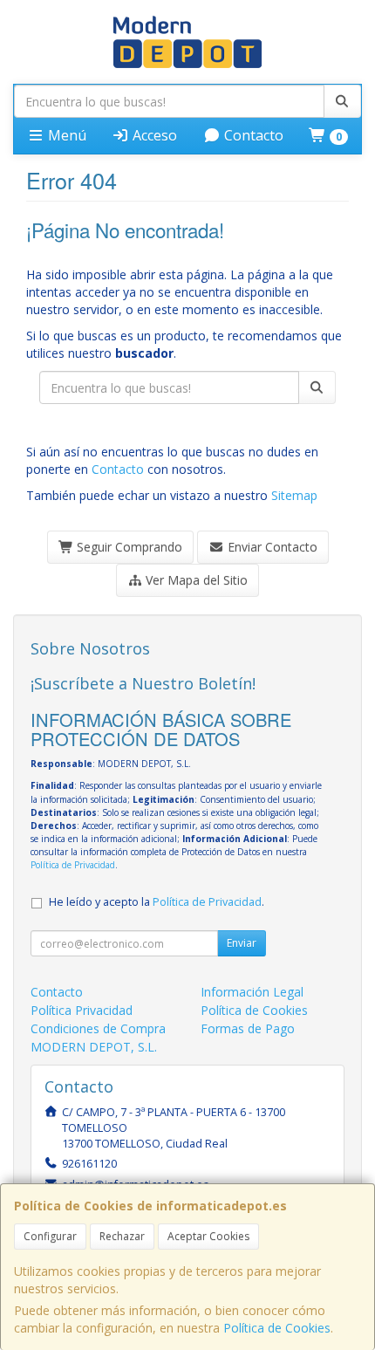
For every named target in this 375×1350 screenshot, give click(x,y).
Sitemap (294, 495)
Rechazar (122, 1236)
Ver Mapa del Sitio (195, 580)
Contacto (252, 135)
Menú (65, 135)
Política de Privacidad (73, 865)
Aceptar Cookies (208, 1236)
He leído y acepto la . (156, 901)
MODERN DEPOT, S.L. (94, 1046)
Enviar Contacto (270, 546)
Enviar (241, 942)
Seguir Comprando (127, 546)
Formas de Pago (248, 1028)
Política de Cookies (277, 1327)
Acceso (153, 135)
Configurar (50, 1236)
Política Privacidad (82, 1010)
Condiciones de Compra (98, 1028)
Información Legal (252, 991)
